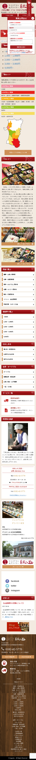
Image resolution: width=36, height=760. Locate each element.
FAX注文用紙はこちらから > (18, 495)
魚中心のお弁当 (8, 359)
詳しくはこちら (17, 566)
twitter (13, 586)
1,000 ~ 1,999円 (12, 55)
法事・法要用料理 (9, 279)
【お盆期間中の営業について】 (13, 603)
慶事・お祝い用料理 (9, 274)
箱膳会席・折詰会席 (9, 377)
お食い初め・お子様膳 (10, 381)
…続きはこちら (8, 617)
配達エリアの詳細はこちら (17, 152)
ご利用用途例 (19, 733)
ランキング (18, 745)
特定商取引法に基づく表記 (18, 749)
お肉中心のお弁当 (9, 354)
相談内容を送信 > (21, 47)
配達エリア (18, 737)
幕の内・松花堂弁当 (9, 349)
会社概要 (18, 741)
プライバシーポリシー (16, 52)
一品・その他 (7, 386)
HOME (19, 679)
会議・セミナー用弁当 (10, 289)
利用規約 (23, 52)
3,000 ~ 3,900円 (12, 63)
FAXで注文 (25, 657)
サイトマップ (19, 751)
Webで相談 (10, 15)
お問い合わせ (19, 747)
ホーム (3, 41)
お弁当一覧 (18, 731)
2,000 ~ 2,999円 (12, 59)
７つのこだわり (18, 735)
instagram (15, 590)
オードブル (7, 372)
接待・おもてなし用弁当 (11, 284)
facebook (15, 581)
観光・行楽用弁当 (9, 294)
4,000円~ (9, 68)
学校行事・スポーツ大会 (11, 304)
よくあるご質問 (18, 743)
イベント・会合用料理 (10, 299)
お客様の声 (18, 739)
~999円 (6, 317)
